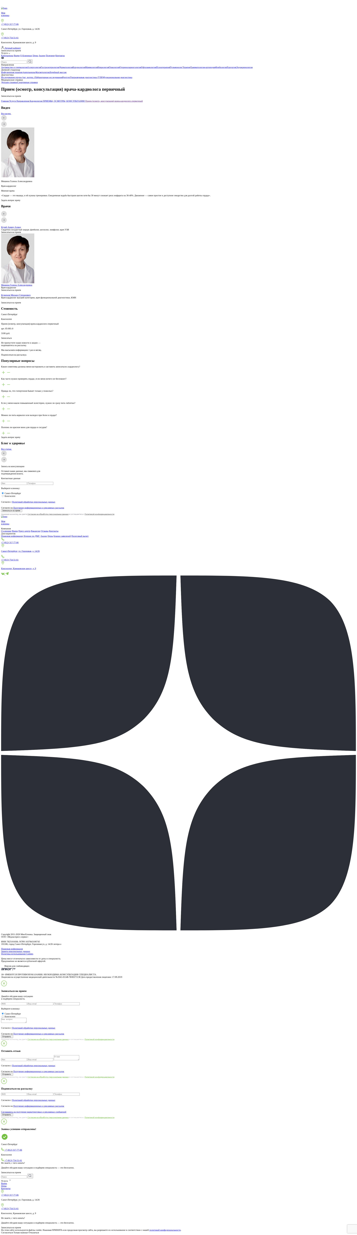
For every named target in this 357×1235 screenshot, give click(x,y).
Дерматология (66, 67)
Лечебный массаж (58, 72)
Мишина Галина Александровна (16, 285)
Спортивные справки (27, 82)
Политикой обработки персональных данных (33, 502)
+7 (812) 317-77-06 (10, 24)
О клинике (6, 531)
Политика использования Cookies (17, 954)
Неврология (103, 67)
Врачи (17, 55)
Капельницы (7, 55)
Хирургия (231, 67)
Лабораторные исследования (48, 77)
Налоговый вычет (80, 536)
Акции (42, 55)
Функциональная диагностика (117, 77)
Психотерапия (163, 67)
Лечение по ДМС (31, 536)
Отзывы (45, 531)
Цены (35, 55)
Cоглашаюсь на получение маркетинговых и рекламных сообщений (33, 1112)
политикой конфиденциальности (165, 1230)
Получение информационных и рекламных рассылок (38, 508)
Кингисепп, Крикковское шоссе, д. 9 (18, 568)
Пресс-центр (24, 531)
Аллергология (34, 67)
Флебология (221, 67)
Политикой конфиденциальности (99, 514)
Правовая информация (12, 536)
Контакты (60, 55)
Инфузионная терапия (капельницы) (18, 72)
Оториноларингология (130, 67)
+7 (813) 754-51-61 (10, 38)
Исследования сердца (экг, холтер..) (18, 77)
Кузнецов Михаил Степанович (16, 295)
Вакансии (35, 531)
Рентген (66, 77)
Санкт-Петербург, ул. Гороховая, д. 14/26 (20, 551)
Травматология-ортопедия (202, 67)
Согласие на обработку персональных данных (47, 514)
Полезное (50, 55)
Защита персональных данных (15, 951)
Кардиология (79, 67)
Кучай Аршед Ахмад (11, 227)
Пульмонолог (176, 67)
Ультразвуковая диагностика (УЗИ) (86, 77)
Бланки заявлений (62, 536)
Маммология (91, 67)
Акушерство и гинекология (14, 67)
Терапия (186, 67)
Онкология (114, 67)
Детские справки (9, 82)
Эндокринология (244, 67)
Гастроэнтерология (50, 67)
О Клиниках (26, 55)
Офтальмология (148, 67)
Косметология (42, 72)
